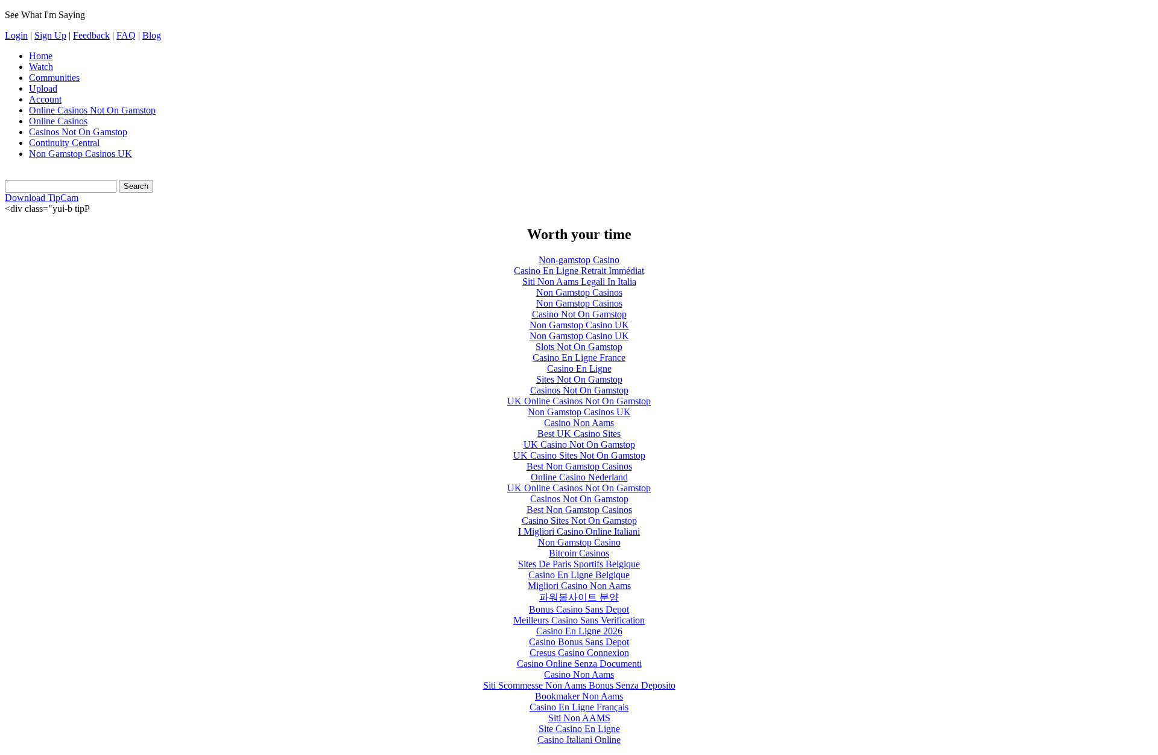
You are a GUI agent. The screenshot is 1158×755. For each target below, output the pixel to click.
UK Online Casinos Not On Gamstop (579, 401)
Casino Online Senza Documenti (579, 663)
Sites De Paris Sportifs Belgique (579, 564)
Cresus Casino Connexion (579, 653)
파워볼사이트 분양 (579, 597)
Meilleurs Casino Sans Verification (579, 620)
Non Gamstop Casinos (579, 292)
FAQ (126, 35)
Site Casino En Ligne (579, 729)
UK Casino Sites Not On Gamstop (579, 455)
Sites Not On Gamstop (579, 379)
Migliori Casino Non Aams (579, 586)
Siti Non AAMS (579, 718)
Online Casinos (58, 121)
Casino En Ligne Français (579, 707)
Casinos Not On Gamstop (78, 132)
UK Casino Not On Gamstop (579, 444)
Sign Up (50, 35)
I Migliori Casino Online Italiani (579, 531)
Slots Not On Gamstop (579, 347)
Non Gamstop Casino (579, 542)
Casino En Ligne (579, 368)
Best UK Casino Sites (579, 433)
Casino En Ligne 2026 (579, 631)
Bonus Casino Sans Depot (579, 609)
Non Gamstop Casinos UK (80, 153)
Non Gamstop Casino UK (579, 325)
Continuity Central (64, 143)
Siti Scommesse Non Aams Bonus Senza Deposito (579, 685)
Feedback (91, 35)
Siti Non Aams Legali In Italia (579, 281)
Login (16, 35)
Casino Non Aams (579, 423)
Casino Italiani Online (579, 739)
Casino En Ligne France (579, 357)
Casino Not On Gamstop (579, 314)
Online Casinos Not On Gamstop (92, 110)
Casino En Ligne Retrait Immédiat (579, 271)
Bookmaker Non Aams (579, 696)
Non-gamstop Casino (579, 260)
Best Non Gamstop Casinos (579, 466)
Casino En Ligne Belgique (579, 575)
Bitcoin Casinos (579, 553)
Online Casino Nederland (579, 477)
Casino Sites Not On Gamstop (579, 520)
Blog (151, 35)
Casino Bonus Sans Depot (579, 642)
